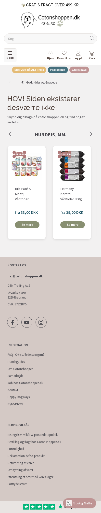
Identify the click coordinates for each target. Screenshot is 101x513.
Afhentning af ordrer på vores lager (30, 477)
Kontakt (13, 390)
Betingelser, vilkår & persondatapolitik (33, 435)
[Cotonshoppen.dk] (50, 20)
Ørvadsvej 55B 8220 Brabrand (17, 295)
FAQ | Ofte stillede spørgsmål (26, 355)
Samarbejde (15, 376)
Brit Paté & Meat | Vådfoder (23, 193)
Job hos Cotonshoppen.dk (25, 383)
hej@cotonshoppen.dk (25, 276)
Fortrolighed (16, 449)
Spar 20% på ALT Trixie (29, 69)
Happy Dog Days (19, 397)
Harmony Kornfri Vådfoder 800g (71, 193)
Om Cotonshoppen (20, 369)
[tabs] (91, 56)
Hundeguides (16, 362)
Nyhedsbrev (15, 404)
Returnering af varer (21, 463)
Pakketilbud (57, 69)
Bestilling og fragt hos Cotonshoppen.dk (34, 442)
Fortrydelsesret (17, 484)
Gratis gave (79, 69)
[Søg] (92, 39)
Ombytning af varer (20, 470)
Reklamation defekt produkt (26, 456)
